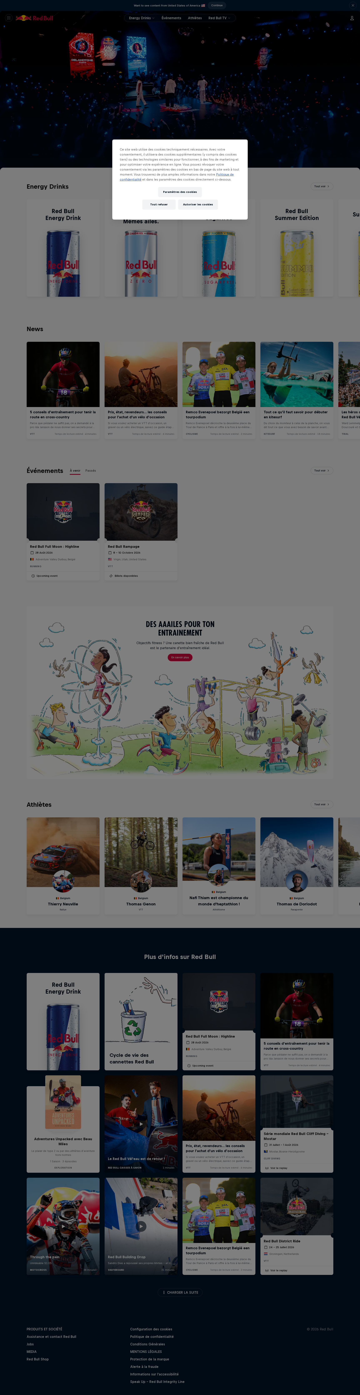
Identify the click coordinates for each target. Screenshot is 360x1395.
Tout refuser (159, 204)
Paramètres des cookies (180, 192)
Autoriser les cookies (198, 204)
